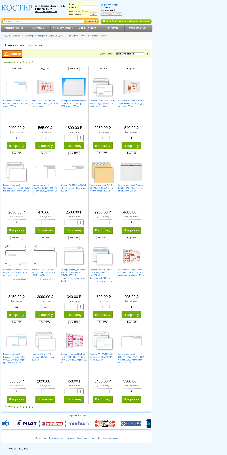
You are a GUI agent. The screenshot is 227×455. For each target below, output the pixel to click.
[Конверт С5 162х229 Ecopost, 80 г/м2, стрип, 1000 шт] (45, 341)
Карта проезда (56, 438)
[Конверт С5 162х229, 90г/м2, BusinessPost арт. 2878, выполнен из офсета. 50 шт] (131, 256)
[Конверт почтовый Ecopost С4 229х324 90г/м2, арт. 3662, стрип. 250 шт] (74, 87)
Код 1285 (131, 322)
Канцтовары (38, 28)
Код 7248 (74, 238)
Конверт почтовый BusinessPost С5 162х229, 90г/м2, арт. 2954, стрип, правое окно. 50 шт (15, 358)
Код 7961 (131, 69)
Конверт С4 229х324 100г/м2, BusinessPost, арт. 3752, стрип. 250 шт (16, 103)
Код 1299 (74, 153)
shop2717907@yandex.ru (46, 12)
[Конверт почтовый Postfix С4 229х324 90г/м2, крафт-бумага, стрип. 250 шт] (102, 172)
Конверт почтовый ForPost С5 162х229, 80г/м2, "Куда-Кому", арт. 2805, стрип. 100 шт (74, 358)
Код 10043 (102, 238)
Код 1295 (74, 69)
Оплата (107, 21)
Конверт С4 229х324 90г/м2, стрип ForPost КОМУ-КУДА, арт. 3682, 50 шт (131, 103)
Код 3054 (103, 322)
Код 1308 (45, 69)
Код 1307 (16, 69)
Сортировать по (108, 54)
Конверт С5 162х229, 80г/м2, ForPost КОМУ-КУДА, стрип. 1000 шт (101, 357)
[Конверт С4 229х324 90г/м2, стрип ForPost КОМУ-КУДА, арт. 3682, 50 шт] (131, 87)
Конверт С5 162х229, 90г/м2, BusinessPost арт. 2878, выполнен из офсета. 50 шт (131, 272)
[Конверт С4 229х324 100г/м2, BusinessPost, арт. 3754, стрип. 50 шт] (45, 87)
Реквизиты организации (109, 438)
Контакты (144, 21)
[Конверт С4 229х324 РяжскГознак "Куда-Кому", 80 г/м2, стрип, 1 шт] (16, 256)
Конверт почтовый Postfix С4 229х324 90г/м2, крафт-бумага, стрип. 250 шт (101, 188)
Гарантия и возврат (86, 438)
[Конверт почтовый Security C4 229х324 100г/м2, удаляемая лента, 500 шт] (131, 172)
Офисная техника (87, 28)
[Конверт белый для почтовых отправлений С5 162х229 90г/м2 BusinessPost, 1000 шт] (102, 256)
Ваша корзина (109, 5)
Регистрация (74, 11)
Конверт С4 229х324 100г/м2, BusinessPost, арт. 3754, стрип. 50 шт (45, 103)
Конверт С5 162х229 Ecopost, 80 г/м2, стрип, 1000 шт (43, 357)
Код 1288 (74, 322)
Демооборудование (63, 28)
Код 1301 (103, 69)
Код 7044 (131, 238)
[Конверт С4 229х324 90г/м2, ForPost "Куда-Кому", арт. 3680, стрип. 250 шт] (102, 87)
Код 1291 (45, 153)
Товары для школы (137, 28)
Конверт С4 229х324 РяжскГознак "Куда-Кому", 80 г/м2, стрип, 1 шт (16, 272)
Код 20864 (45, 322)
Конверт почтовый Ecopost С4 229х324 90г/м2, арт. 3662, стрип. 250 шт (73, 103)
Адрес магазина (120, 21)
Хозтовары (112, 28)
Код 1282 (16, 322)
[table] (147, 54)
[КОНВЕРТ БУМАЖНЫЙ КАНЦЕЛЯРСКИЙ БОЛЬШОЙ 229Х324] (45, 256)
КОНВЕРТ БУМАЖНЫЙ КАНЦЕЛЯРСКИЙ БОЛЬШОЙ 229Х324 (43, 272)
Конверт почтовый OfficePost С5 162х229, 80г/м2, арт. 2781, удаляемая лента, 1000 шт (131, 358)
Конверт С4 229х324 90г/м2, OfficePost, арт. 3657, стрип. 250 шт (74, 188)
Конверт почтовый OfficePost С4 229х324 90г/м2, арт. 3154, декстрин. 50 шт (44, 189)
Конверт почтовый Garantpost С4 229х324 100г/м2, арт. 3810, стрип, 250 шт (16, 188)
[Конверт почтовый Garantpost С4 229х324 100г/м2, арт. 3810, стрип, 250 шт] (16, 172)
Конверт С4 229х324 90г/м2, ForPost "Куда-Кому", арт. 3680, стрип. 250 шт (102, 103)
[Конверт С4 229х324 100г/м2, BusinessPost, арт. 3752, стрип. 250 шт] (16, 87)
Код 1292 (16, 153)
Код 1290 (131, 153)
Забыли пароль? (75, 14)
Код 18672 (45, 238)
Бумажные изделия (13, 28)
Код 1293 (103, 153)
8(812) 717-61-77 (43, 9)
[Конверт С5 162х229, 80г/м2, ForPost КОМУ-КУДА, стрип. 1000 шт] (102, 341)
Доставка (133, 21)
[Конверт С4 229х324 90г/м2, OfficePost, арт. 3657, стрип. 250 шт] (74, 172)
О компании (40, 438)
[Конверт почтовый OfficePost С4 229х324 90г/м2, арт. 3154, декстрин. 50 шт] (45, 172)
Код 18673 (16, 238)
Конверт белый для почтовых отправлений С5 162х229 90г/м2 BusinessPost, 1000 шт (101, 274)
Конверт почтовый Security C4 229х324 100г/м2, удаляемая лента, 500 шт (131, 188)
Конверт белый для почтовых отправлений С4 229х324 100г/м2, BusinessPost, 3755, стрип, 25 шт (73, 275)
